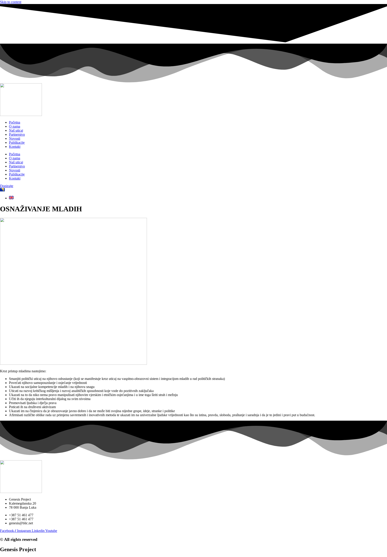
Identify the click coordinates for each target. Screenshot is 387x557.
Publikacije (17, 142)
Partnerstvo (17, 134)
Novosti (14, 138)
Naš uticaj (16, 130)
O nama (14, 126)
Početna (14, 122)
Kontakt (14, 146)
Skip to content (10, 2)
